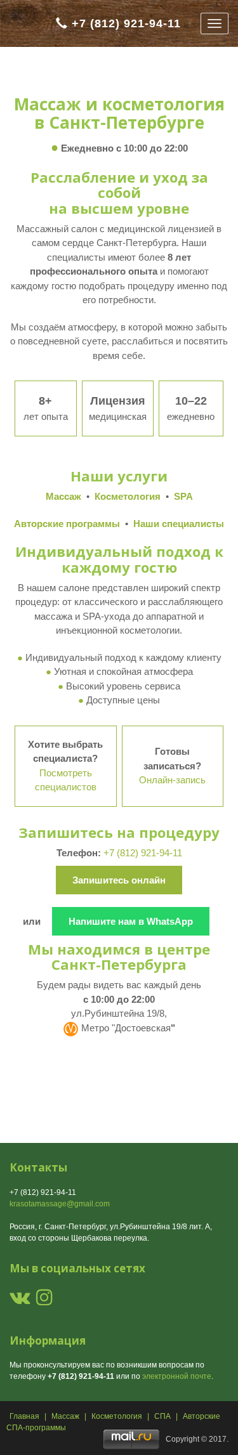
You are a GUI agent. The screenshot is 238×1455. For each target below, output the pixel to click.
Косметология (116, 1416)
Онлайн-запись (172, 779)
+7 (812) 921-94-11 (126, 23)
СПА (162, 1416)
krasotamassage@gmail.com (60, 1203)
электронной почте (176, 1376)
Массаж (65, 1416)
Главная (24, 1416)
